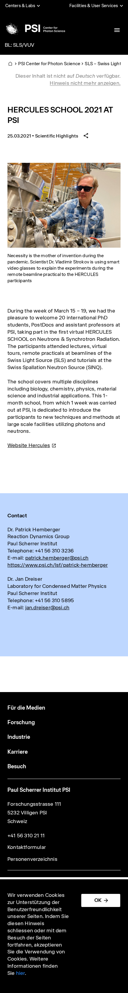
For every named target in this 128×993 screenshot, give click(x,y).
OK (98, 900)
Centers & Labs (20, 5)
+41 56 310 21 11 (26, 836)
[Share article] (86, 136)
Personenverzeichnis (32, 859)
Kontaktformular (26, 847)
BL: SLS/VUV (20, 45)
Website (28, 445)
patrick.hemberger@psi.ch (57, 558)
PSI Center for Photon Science (49, 63)
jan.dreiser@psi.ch (47, 608)
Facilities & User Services (93, 5)
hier (20, 973)
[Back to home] (34, 28)
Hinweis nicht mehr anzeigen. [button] (85, 83)
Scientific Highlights (56, 135)
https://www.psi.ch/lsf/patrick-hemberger (57, 565)
